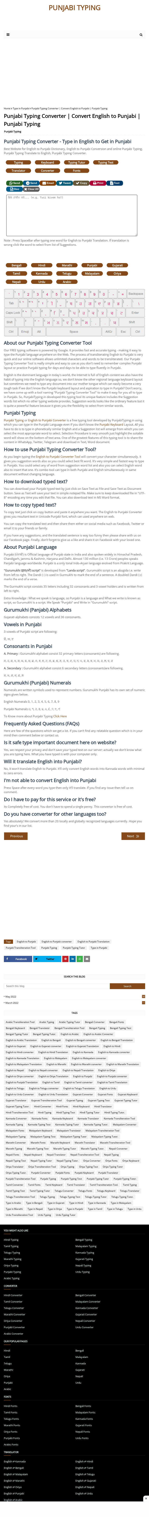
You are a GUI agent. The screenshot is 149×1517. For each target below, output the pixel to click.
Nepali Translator (56, 1154)
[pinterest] (65, 959)
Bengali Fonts (116, 1022)
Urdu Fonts (81, 1438)
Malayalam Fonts (15, 1130)
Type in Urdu (134, 1209)
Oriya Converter (91, 1160)
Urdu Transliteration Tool (19, 1215)
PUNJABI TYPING (74, 7)
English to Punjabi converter (57, 941)
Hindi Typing (44, 1112)
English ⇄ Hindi (84, 1461)
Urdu (41, 282)
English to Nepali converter (43, 1070)
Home (7, 108)
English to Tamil (51, 1082)
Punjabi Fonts (62, 1172)
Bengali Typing (97, 1028)
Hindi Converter (42, 1106)
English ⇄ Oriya (13, 1487)
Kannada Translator (88, 1118)
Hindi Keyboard (81, 1106)
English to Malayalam (55, 1058)
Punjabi (92, 265)
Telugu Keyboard (106, 1190)
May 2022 (75, 996)
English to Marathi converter (86, 1064)
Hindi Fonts (62, 1106)
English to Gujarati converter (45, 1046)
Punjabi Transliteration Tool (21, 947)
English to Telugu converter (44, 1088)
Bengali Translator (40, 1028)
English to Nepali (15, 1070)
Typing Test (105, 162)
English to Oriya (106, 1070)
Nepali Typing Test (16, 1160)
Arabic (67, 282)
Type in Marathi (14, 1209)
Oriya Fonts (111, 1160)
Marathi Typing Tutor (64, 1148)
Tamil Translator (76, 1184)
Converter (47, 170)
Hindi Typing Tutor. (114, 1112)
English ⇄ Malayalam (16, 1474)
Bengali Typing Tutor (17, 1034)
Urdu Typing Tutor (65, 1215)
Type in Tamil (95, 1209)
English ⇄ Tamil (84, 1468)
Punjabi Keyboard (111, 424)
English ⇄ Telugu (85, 1474)
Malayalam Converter (124, 1124)
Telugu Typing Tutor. (122, 1197)
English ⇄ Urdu (84, 1493)
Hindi (41, 265)
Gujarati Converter (83, 1094)
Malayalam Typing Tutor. (104, 1136)
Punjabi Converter (41, 1172)
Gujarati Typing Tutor (125, 1100)
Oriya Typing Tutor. (16, 1172)
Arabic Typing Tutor (69, 1022)
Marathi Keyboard (60, 1142)
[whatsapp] (80, 959)
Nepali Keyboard (33, 1154)
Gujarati (117, 265)
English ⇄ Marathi (14, 1480)
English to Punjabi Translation (93, 941)
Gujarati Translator (16, 1100)
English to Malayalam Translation (24, 1064)
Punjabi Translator (108, 1172)
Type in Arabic (13, 1203)
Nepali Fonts (12, 1154)
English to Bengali (51, 1040)
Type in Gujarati (55, 1203)
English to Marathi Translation (123, 1064)
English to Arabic (70, 1034)
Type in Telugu (115, 1209)
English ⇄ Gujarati (85, 1480)
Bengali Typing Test (120, 1028)
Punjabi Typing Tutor (74, 947)
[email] (87, 959)
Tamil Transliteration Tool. (104, 1184)
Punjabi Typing (12, 131)
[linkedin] (72, 959)
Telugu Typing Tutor (96, 1197)
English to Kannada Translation (22, 1058)
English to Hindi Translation (53, 1052)
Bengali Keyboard (15, 1028)
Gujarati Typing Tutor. (17, 1106)
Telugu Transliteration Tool (20, 1197)
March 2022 (75, 1002)
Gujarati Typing (75, 1100)
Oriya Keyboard (130, 1160)
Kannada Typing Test (39, 1124)
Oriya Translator (14, 1166)
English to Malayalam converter (89, 1058)
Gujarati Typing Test (99, 1100)
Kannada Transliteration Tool (119, 1118)
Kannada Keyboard (62, 1118)
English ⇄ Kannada (15, 1461)
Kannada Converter (16, 1118)
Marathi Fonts (38, 1142)
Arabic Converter (13, 1333)
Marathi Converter (16, 1142)
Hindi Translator (103, 1106)
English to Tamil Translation (112, 1082)
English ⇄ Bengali (14, 1468)
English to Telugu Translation (79, 1088)
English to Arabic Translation (21, 1040)
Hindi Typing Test (65, 1112)
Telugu (66, 273)
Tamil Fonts (34, 1184)
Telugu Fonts (85, 1190)
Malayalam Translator (69, 1130)
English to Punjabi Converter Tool (58, 456)
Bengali (17, 265)
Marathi (67, 265)
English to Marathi (56, 1064)
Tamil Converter (14, 1184)
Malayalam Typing (16, 1136)
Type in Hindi (76, 1203)
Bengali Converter (95, 1022)
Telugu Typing (47, 1197)
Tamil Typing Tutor (40, 1190)
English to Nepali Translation (78, 1070)
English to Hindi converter (20, 1052)
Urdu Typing (44, 1215)
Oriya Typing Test (88, 1166)
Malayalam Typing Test (42, 1136)
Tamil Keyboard (53, 1184)
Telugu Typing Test (70, 1197)
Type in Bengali (34, 1203)
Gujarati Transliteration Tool (46, 1100)
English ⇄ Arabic (13, 1500)
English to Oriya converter (20, 1076)
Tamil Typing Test (15, 1190)
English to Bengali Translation (117, 1040)
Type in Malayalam (121, 1203)
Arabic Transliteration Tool (20, 1022)
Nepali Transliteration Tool (84, 1154)
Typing (18, 162)
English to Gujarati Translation (82, 1046)
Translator (18, 170)
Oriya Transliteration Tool (42, 1166)
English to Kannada (83, 1052)
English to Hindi (112, 1046)
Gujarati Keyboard (127, 1094)
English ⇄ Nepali (84, 1487)
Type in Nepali (35, 1209)
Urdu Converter (84, 1327)
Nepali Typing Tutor (41, 1160)
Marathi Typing (14, 1148)
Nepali (16, 282)
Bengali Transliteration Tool (69, 1028)
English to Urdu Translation (53, 1094)
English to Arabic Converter (98, 1034)
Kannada (42, 273)
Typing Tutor (76, 162)
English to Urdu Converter (20, 1094)
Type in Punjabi (21, 108)
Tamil (16, 273)
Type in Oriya (55, 1209)
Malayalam (92, 273)
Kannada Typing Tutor (67, 1124)
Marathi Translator (85, 1142)
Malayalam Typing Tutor (73, 1136)
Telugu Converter (64, 1190)
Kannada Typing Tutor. (96, 1124)
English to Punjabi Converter (47, 420)
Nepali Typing (111, 1154)
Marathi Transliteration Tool (115, 1142)
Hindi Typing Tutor (90, 1112)
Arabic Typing (46, 1022)
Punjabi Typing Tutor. (125, 1178)
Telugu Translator (129, 1190)
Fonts (76, 170)
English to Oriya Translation (53, 1076)
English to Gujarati (16, 1046)
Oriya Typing (67, 1166)
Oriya (117, 273)
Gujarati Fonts (105, 1094)
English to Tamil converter (78, 1082)
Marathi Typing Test (38, 1148)
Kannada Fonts (40, 1118)
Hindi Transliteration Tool (19, 1112)
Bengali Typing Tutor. (44, 1034)
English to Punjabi (26, 941)
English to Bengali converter (81, 1040)
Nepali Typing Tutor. (67, 1160)
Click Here (60, 716)
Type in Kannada (97, 1203)
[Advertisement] (50, 23)
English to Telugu (15, 1088)
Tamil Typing (130, 1184)
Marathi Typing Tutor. (92, 1148)
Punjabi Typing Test (71, 1178)
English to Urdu (108, 1088)
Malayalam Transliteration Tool (102, 1130)
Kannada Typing (14, 1124)
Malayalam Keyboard (40, 1130)
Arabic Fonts (11, 1444)
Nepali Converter (118, 1148)
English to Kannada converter (114, 1052)
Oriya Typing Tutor (113, 1166)
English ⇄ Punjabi (14, 1493)
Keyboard (47, 162)
